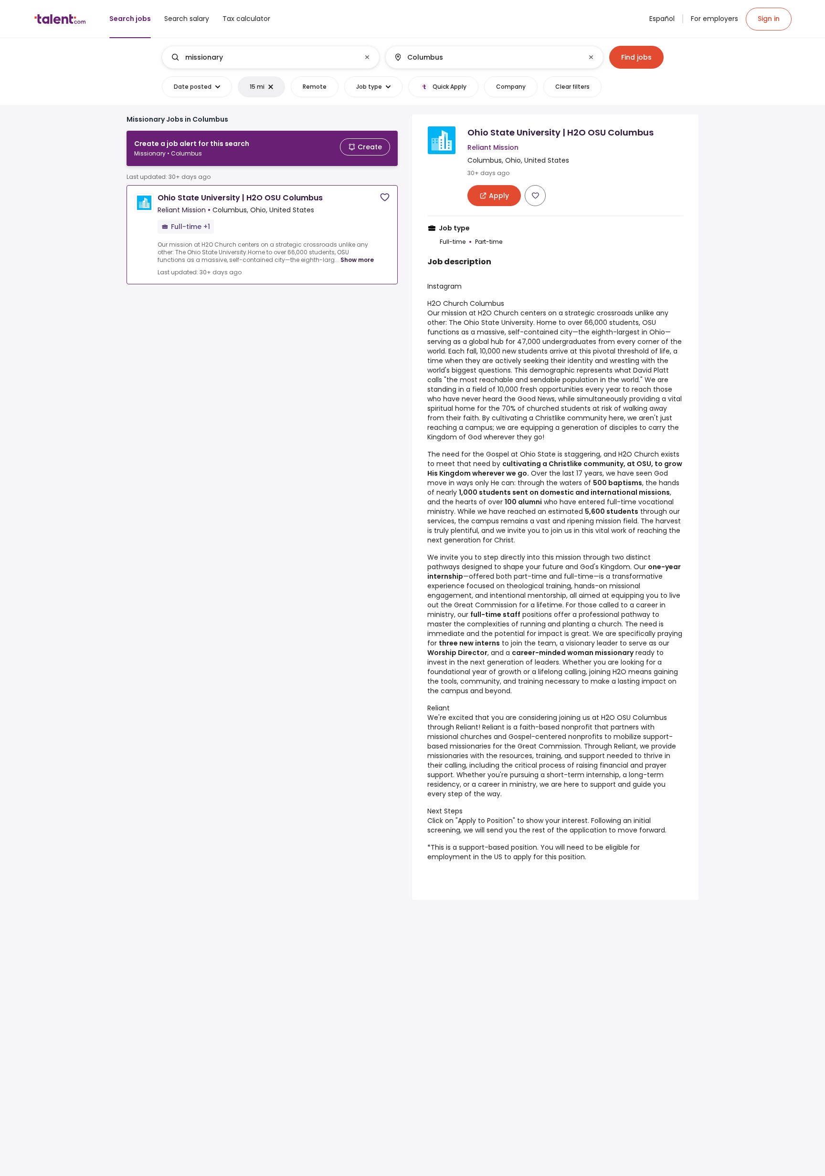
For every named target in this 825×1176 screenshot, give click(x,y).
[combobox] (270, 57)
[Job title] (263, 57)
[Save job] (385, 197)
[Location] (486, 57)
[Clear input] (367, 57)
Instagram (444, 286)
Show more (357, 260)
